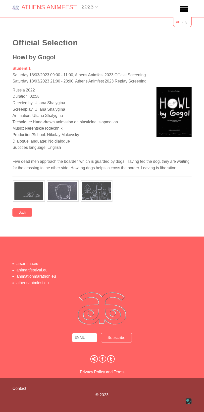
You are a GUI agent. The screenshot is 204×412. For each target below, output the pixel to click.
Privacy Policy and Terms (102, 372)
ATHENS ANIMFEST (49, 7)
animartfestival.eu (32, 270)
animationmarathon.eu (36, 276)
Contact (19, 388)
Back (22, 212)
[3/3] (96, 191)
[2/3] (62, 191)
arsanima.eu (27, 263)
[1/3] (28, 191)
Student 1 (21, 68)
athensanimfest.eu (32, 283)
